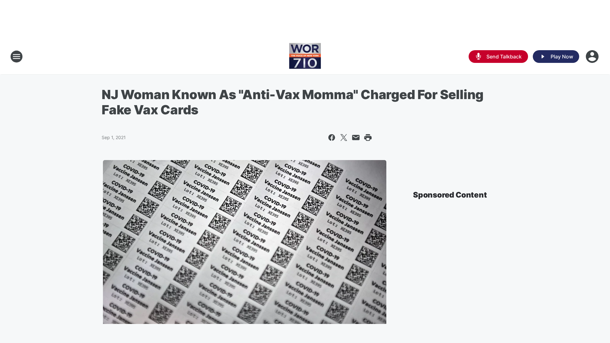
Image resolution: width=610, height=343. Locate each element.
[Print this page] (367, 137)
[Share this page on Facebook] (331, 137)
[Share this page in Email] (355, 137)
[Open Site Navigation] (16, 56)
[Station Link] (305, 56)
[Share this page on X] (343, 137)
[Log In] (593, 56)
